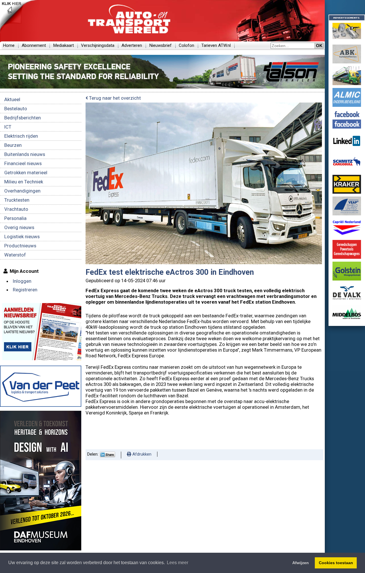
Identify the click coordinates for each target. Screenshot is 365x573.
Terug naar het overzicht (114, 98)
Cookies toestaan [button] (336, 562)
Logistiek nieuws (22, 236)
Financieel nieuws (23, 163)
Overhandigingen (22, 191)
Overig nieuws (19, 227)
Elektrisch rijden (21, 136)
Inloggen (22, 281)
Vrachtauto (16, 209)
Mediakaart (63, 45)
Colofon (186, 45)
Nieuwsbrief (160, 45)
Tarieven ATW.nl (216, 45)
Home (9, 45)
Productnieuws (20, 246)
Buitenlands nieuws (24, 154)
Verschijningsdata (97, 45)
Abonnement (34, 45)
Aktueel (12, 99)
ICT (7, 127)
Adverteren (131, 45)
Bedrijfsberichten (22, 118)
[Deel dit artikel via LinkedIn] (107, 455)
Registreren (25, 289)
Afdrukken (141, 454)
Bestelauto (15, 108)
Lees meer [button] (177, 562)
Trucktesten (16, 200)
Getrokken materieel (25, 172)
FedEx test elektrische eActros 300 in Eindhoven (170, 272)
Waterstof (15, 255)
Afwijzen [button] (300, 562)
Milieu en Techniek (23, 182)
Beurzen (13, 145)
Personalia (15, 218)
